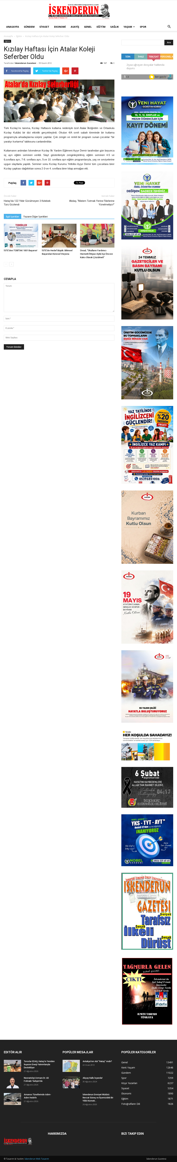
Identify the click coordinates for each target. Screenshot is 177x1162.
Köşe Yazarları (129, 1083)
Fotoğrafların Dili (130, 1103)
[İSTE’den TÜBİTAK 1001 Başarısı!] (21, 235)
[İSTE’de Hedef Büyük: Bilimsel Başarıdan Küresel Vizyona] (59, 235)
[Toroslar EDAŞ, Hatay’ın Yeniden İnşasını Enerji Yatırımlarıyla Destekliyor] (12, 1066)
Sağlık (114, 26)
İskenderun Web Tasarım (37, 1158)
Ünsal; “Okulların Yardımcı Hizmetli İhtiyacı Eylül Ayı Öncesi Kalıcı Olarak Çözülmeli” (96, 254)
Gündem (29, 26)
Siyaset (44, 26)
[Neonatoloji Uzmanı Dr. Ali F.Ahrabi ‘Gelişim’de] (12, 1082)
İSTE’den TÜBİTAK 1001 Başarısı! (20, 250)
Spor (143, 26)
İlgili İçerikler (12, 216)
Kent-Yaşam (128, 1067)
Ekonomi (60, 26)
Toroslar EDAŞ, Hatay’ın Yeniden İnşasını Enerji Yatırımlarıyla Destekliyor (39, 1064)
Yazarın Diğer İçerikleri (35, 216)
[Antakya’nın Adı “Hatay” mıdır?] (71, 1066)
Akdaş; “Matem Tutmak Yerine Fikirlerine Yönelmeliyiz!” (91, 202)
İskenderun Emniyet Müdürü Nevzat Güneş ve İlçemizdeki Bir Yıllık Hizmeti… (98, 1097)
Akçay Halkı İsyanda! (93, 1078)
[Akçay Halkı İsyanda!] (71, 1082)
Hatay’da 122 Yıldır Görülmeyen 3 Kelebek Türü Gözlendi (27, 202)
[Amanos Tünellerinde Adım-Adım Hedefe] (12, 1099)
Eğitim (101, 26)
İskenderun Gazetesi (25, 63)
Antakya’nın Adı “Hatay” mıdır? (97, 1061)
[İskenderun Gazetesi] (88, 11)
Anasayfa (12, 26)
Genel (88, 26)
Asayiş (75, 26)
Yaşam (128, 26)
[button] (169, 27)
